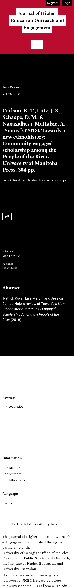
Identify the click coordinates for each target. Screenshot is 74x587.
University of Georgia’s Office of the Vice (35, 553)
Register (52, 3)
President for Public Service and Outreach (35, 558)
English (8, 503)
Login (66, 3)
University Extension (19, 569)
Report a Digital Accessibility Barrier (32, 524)
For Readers (11, 467)
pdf (7, 216)
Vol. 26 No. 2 (11, 94)
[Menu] (37, 44)
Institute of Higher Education (31, 563)
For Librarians (13, 480)
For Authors (12, 474)
